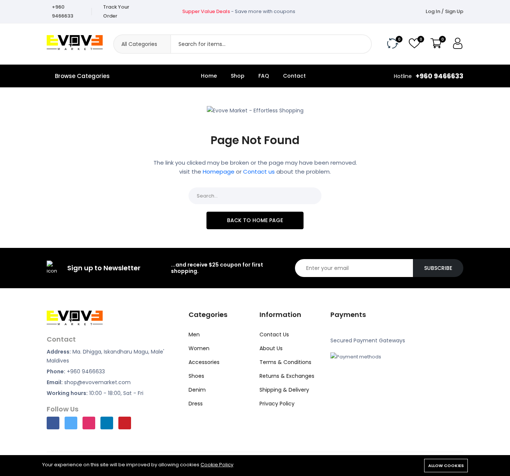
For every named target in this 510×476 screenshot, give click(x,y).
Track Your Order (116, 11)
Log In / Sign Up (444, 11)
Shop (238, 76)
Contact (294, 76)
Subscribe (438, 268)
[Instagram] (89, 423)
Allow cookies (446, 466)
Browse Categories (82, 76)
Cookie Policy (216, 464)
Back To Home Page (255, 220)
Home (209, 76)
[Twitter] (71, 423)
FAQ (263, 76)
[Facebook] (53, 423)
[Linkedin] (106, 423)
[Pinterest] (124, 423)
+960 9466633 (62, 11)
